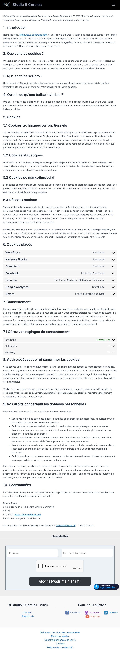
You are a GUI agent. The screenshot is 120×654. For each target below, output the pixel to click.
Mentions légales (60, 636)
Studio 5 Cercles (27, 4)
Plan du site (28, 616)
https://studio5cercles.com (33, 34)
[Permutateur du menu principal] (113, 5)
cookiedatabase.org (66, 525)
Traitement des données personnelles (60, 632)
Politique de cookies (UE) (60, 647)
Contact (28, 612)
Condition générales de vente (60, 640)
